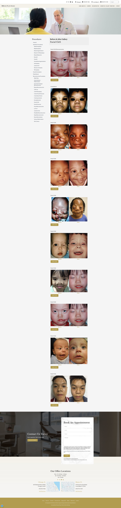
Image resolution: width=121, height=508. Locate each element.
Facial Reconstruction (39, 106)
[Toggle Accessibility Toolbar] (2, 506)
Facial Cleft (36, 102)
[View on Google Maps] (53, 486)
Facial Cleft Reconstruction (57, 49)
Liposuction (36, 65)
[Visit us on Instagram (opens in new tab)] (69, 2)
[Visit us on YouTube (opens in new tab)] (70, 2)
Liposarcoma (37, 110)
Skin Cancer (36, 121)
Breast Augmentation (38, 50)
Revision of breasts (38, 67)
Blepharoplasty (37, 48)
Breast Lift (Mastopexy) (39, 52)
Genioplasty (36, 63)
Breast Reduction (38, 55)
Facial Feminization (37, 72)
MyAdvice (74, 502)
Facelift (35, 59)
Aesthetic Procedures (38, 44)
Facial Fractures (37, 104)
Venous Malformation (38, 119)
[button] (91, 6)
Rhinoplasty (36, 69)
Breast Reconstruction (39, 87)
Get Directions (42, 491)
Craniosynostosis (38, 98)
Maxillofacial (36, 74)
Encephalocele (37, 100)
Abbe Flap (36, 78)
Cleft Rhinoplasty (38, 91)
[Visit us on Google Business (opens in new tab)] (72, 2)
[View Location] (76, 2)
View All (34, 42)
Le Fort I (36, 108)
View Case (54, 79)
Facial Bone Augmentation (40, 61)
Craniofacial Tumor (38, 95)
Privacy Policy (82, 451)
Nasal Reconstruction (38, 115)
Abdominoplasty (37, 46)
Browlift (36, 57)
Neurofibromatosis (38, 117)
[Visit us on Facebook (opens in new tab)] (67, 2)
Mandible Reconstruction (39, 112)
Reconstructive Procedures (39, 76)
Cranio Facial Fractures (39, 93)
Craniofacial (54, 86)
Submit (66, 455)
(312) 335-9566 (42, 488)
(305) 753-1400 (79, 488)
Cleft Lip (36, 89)
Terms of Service (87, 451)
